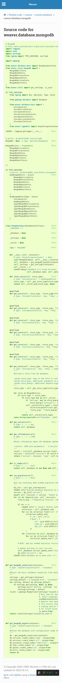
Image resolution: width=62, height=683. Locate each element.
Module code (15, 15)
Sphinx (17, 675)
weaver (28, 15)
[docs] (53, 131)
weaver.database (43, 15)
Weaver (33, 4)
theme (32, 675)
